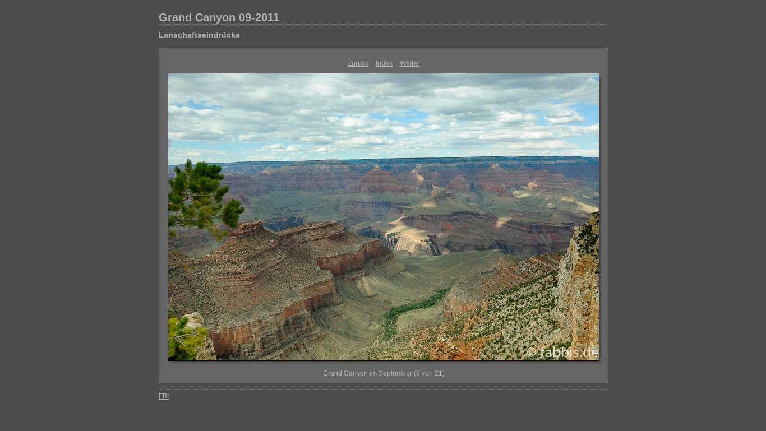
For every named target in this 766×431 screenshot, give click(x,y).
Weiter (409, 63)
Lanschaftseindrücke (199, 34)
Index (384, 63)
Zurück (358, 63)
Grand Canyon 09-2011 (219, 17)
